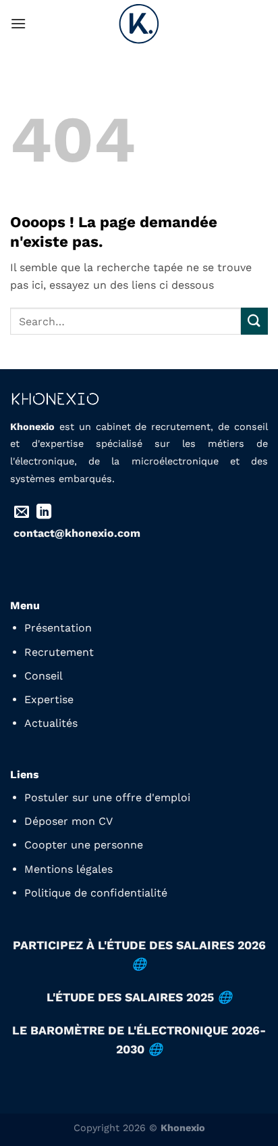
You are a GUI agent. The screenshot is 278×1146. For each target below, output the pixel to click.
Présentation (58, 627)
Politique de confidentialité (95, 892)
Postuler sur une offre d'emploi (107, 797)
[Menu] (18, 23)
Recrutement (59, 652)
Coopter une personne (83, 844)
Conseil (43, 675)
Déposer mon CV (68, 821)
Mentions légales (68, 869)
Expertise (49, 699)
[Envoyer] (254, 321)
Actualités (51, 723)
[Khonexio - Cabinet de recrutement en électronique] (139, 23)
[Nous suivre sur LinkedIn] (43, 512)
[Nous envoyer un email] (21, 512)
